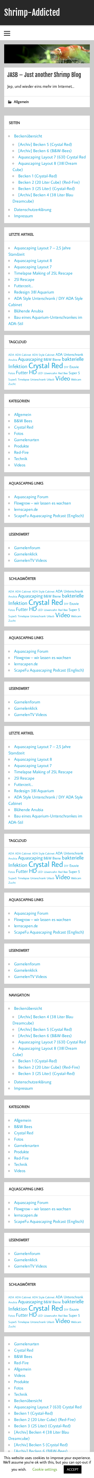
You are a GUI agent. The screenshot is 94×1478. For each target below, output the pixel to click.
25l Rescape (24, 279)
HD (33, 372)
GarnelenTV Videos (30, 560)
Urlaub (50, 379)
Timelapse (23, 379)
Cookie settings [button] (44, 1469)
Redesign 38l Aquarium (34, 292)
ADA (11, 355)
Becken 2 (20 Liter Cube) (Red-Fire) (49, 182)
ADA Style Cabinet (43, 355)
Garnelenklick (25, 554)
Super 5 (74, 372)
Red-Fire (21, 452)
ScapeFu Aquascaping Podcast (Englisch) (49, 515)
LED (40, 373)
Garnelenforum (27, 547)
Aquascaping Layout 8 (33, 260)
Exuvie (74, 366)
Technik (20, 458)
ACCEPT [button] (72, 1469)
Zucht (12, 384)
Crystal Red (45, 365)
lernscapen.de (26, 509)
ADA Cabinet (23, 355)
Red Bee (63, 373)
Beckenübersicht (28, 135)
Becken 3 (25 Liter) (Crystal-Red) (46, 188)
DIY (66, 367)
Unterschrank (38, 379)
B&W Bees (23, 420)
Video (62, 378)
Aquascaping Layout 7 (33, 266)
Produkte (21, 446)
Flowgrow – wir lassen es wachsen (42, 503)
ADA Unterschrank (69, 354)
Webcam (76, 379)
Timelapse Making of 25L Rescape (43, 273)
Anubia (12, 360)
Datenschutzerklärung (32, 209)
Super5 (12, 379)
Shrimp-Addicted (32, 12)
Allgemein (21, 101)
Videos (19, 464)
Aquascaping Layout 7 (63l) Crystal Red (52, 156)
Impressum (23, 215)
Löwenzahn (50, 373)
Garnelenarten (26, 439)
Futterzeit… (23, 285)
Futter (22, 372)
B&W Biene (52, 359)
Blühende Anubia (28, 310)
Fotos (11, 373)
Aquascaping (30, 359)
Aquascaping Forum (31, 496)
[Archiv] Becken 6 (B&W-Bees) (45, 150)
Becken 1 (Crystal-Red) (37, 175)
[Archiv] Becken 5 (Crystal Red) (45, 144)
